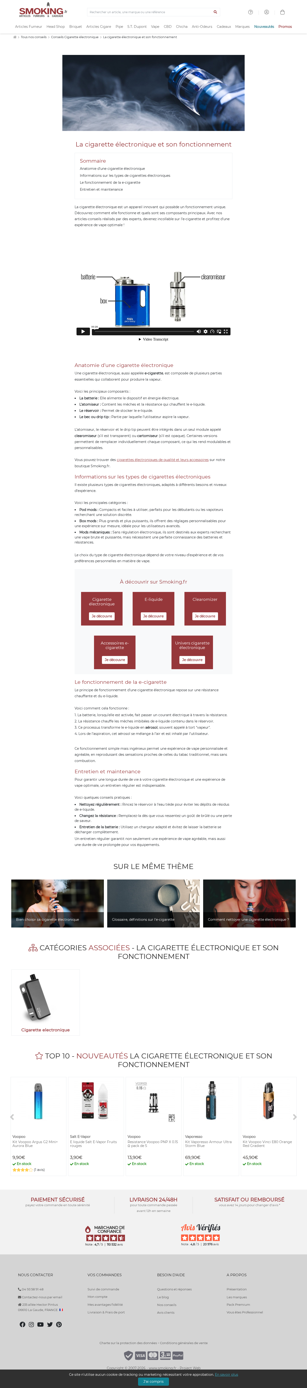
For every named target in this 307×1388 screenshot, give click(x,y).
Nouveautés (264, 26)
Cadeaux (224, 26)
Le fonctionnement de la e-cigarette (110, 182)
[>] (295, 1117)
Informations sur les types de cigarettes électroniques (125, 175)
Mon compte (97, 1297)
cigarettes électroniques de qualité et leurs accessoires (163, 460)
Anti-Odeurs (202, 26)
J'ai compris (153, 1381)
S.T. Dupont (137, 26)
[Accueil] (14, 37)
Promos (285, 26)
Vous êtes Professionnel (245, 1312)
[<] (12, 1117)
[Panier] (282, 13)
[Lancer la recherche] (215, 12)
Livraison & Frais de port (106, 1312)
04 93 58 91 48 (32, 1289)
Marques (242, 26)
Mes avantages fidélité (105, 1304)
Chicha (182, 26)
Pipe (119, 26)
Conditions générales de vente (184, 1343)
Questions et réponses (174, 1289)
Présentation (237, 1289)
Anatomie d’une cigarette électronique (112, 168)
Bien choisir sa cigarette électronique (47, 919)
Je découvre (102, 616)
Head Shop (56, 26)
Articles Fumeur (28, 26)
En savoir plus (226, 1374)
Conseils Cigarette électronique (75, 37)
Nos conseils (166, 1305)
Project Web (190, 1368)
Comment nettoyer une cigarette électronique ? (248, 919)
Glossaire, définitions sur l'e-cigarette (143, 919)
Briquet (75, 26)
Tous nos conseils (34, 37)
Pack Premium (238, 1304)
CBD (168, 26)
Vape (155, 26)
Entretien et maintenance (101, 189)
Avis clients (165, 1312)
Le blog (163, 1297)
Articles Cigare (98, 26)
